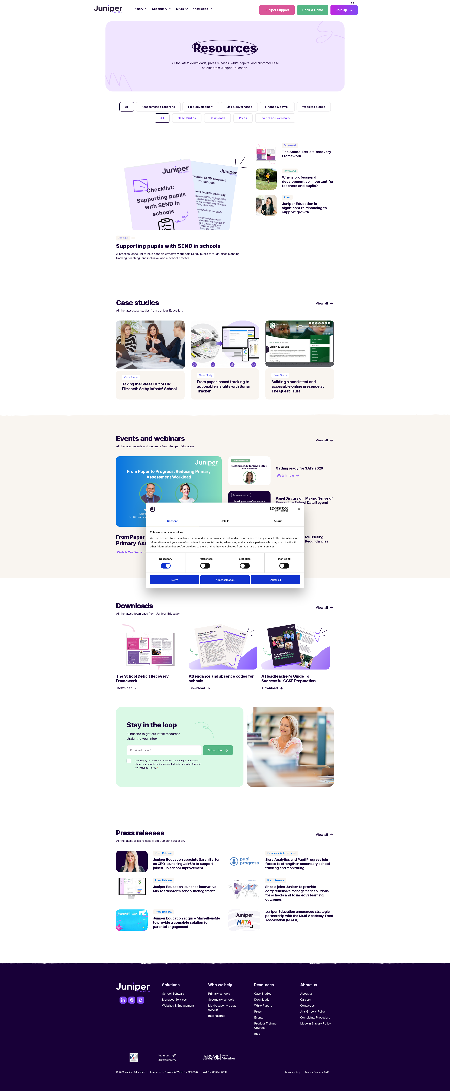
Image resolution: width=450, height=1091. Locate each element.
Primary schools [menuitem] (219, 993)
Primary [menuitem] (138, 9)
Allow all (275, 579)
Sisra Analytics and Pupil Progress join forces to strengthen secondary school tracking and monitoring (297, 863)
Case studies (187, 118)
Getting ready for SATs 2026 (299, 468)
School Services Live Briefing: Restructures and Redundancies (302, 539)
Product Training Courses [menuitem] (265, 1025)
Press (243, 118)
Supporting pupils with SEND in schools (168, 246)
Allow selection (225, 579)
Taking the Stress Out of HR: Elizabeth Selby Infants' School (149, 386)
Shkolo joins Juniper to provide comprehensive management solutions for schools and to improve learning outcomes (297, 893)
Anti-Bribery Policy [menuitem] (313, 1011)
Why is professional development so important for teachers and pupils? (308, 181)
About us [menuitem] (306, 993)
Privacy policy (292, 1072)
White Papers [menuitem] (263, 1005)
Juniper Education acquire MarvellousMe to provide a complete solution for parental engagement (186, 922)
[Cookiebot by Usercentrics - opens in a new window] (272, 509)
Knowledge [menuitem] (200, 9)
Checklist (123, 237)
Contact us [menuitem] (307, 1005)
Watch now (285, 475)
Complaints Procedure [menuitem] (315, 1017)
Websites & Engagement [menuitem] (178, 1005)
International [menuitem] (216, 1015)
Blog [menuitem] (257, 1033)
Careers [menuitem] (305, 999)
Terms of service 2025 (317, 1072)
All (162, 118)
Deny (174, 579)
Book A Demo (312, 10)
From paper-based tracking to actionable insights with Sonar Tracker (223, 386)
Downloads (217, 118)
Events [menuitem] (258, 1017)
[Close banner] (299, 509)
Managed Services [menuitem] (174, 999)
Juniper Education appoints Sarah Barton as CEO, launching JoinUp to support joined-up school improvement (186, 863)
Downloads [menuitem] (261, 999)
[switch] (205, 566)
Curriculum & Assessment (281, 853)
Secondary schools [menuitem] (221, 999)
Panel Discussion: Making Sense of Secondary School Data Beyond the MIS (304, 502)
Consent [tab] (172, 520)
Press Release (163, 853)
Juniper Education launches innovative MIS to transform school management (184, 889)
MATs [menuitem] (180, 9)
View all (322, 303)
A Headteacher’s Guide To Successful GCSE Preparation (288, 678)
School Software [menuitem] (173, 993)
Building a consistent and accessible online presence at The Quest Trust (297, 386)
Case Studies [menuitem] (262, 993)
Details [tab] (225, 520)
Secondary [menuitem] (159, 9)
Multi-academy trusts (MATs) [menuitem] (222, 1007)
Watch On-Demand (132, 552)
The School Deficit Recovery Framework (306, 154)
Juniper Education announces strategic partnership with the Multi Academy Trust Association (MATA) (299, 915)
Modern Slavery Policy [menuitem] (315, 1023)
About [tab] (278, 520)
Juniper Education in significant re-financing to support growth (304, 208)
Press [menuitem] (258, 1011)
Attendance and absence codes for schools (221, 678)
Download (290, 145)
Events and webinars (275, 118)
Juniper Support (277, 10)
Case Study (131, 377)
